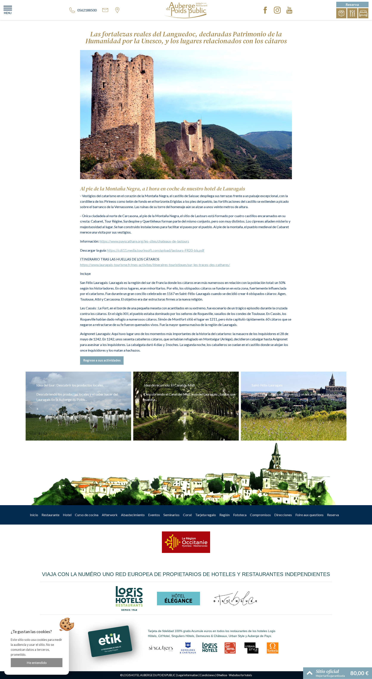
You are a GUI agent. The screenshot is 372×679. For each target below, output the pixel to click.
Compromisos (260, 515)
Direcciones (283, 515)
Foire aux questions (309, 515)
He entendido (37, 662)
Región (224, 515)
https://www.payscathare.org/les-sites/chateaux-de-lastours (144, 241)
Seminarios (171, 515)
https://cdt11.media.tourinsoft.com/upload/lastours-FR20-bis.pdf (155, 250)
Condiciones (207, 675)
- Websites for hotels (234, 675)
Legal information (187, 675)
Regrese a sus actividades (102, 360)
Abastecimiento (133, 515)
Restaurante (50, 515)
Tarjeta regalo (205, 515)
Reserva (333, 515)
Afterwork (110, 515)
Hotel (67, 515)
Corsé (187, 515)
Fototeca (239, 515)
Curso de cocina (86, 515)
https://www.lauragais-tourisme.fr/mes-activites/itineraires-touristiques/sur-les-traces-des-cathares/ (155, 265)
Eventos (154, 515)
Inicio (34, 515)
